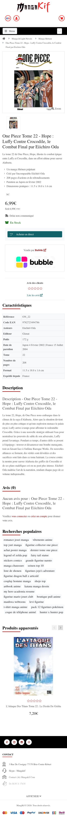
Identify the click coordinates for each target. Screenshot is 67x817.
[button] (33, 796)
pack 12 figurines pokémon (47, 607)
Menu (11, 31)
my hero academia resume (19, 591)
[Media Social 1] (7, 742)
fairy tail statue (40, 555)
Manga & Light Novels (22, 38)
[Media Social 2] (14, 742)
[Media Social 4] (29, 742)
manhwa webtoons (15, 602)
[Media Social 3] (21, 742)
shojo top (40, 581)
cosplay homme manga (17, 581)
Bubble (39, 250)
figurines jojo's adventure (40, 571)
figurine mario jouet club (18, 596)
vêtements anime (42, 540)
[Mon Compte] (16, 18)
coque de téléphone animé (20, 612)
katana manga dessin (37, 586)
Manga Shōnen (45, 38)
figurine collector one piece (42, 545)
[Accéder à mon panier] (62, 18)
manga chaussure (14, 565)
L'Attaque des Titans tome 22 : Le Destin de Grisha (33, 706)
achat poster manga (15, 550)
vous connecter (19, 516)
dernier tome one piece (43, 550)
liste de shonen (12, 571)
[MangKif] (33, 7)
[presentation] (54, 627)
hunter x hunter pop (51, 612)
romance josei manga (16, 540)
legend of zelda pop (15, 555)
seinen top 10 (36, 565)
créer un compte (39, 516)
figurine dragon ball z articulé (21, 576)
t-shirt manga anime (15, 607)
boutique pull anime (48, 596)
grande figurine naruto (39, 560)
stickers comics (13, 560)
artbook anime (12, 586)
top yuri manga (13, 545)
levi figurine (36, 602)
